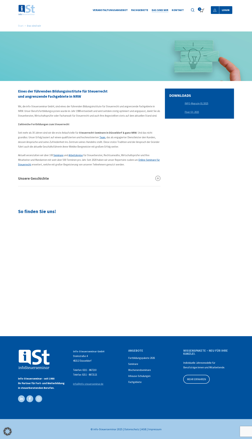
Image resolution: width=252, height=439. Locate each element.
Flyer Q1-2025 (192, 112)
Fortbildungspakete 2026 (141, 358)
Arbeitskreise (76, 155)
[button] (7, 431)
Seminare (58, 155)
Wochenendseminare (139, 370)
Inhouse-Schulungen (139, 376)
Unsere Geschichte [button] (33, 178)
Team (102, 137)
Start (20, 25)
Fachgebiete (135, 382)
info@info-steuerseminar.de (88, 384)
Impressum (154, 429)
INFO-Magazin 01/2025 (196, 103)
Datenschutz (131, 429)
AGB (143, 429)
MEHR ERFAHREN (196, 379)
